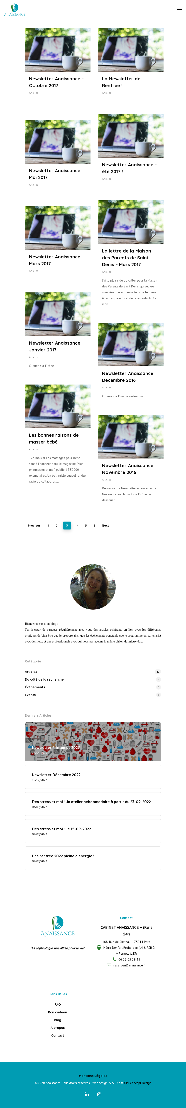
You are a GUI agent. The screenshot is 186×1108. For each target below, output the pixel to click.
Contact (57, 1035)
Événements (35, 687)
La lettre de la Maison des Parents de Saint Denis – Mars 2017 (126, 257)
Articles (33, 92)
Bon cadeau (57, 1012)
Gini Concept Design (137, 1083)
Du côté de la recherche (44, 679)
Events (30, 695)
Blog (57, 1020)
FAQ (57, 1005)
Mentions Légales (93, 1076)
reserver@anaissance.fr (129, 965)
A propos (58, 1028)
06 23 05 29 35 (129, 959)
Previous (34, 525)
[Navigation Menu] (179, 9)
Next (105, 525)
